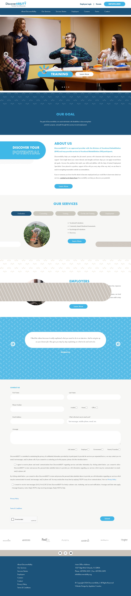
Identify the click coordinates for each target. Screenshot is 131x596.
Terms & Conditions (16, 508)
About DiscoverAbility (28, 11)
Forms (97, 11)
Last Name (72, 393)
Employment (110, 213)
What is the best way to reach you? (79, 417)
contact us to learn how (69, 178)
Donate (98, 4)
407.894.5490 (100, 571)
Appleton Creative (95, 586)
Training (65, 213)
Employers (75, 11)
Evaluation (21, 213)
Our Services (46, 11)
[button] (62, 87)
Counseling (43, 213)
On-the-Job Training (88, 213)
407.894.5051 (114, 4)
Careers (87, 11)
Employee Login (86, 4)
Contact (107, 11)
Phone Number (17, 405)
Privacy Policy (112, 479)
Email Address (16, 417)
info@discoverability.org (83, 574)
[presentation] (6, 54)
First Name (15, 393)
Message (15, 429)
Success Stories (61, 11)
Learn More (87, 74)
